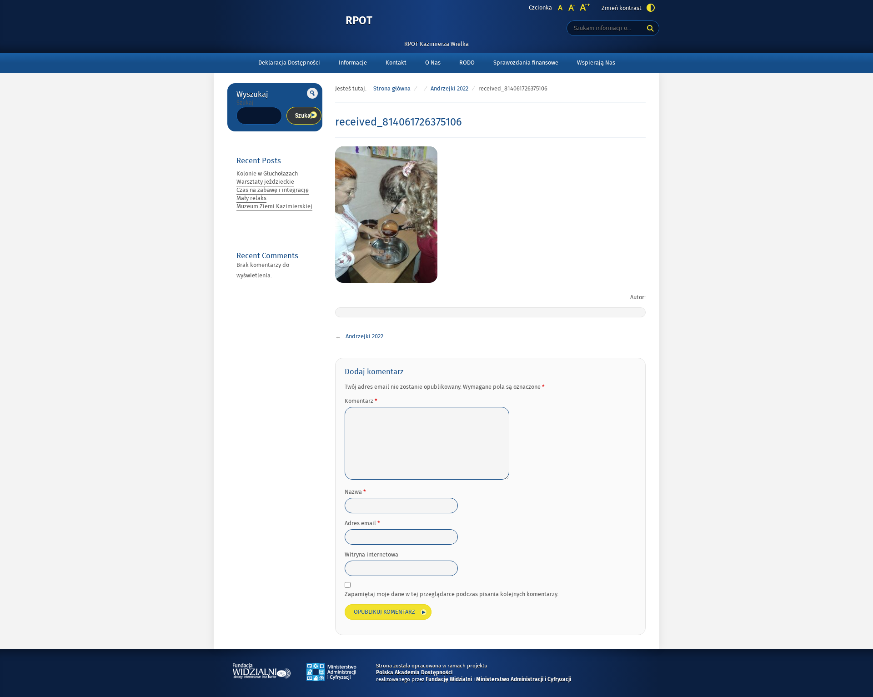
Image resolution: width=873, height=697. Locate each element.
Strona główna (392, 89)
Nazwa (355, 492)
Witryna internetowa (371, 555)
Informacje (353, 63)
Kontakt (396, 63)
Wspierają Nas (596, 63)
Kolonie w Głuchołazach (267, 174)
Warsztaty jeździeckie (265, 182)
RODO (467, 63)
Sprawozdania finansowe (525, 63)
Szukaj (245, 103)
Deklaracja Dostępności (289, 63)
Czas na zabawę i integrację (272, 190)
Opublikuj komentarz (384, 612)
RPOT (359, 21)
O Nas (433, 63)
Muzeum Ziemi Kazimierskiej (274, 206)
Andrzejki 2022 (449, 89)
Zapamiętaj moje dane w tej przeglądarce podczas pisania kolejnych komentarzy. (451, 594)
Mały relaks (251, 198)
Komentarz (361, 401)
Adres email (362, 523)
